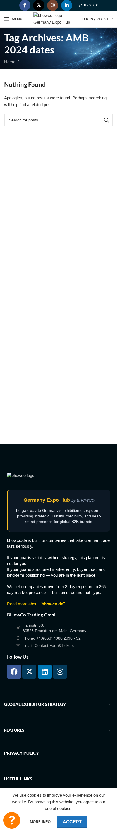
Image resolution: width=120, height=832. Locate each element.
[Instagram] (60, 672)
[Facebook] (14, 672)
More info (41, 822)
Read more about (36, 603)
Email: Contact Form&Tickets (48, 645)
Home (9, 61)
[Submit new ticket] (12, 820)
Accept (72, 821)
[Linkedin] (45, 672)
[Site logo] (55, 18)
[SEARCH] (106, 120)
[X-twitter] (29, 672)
